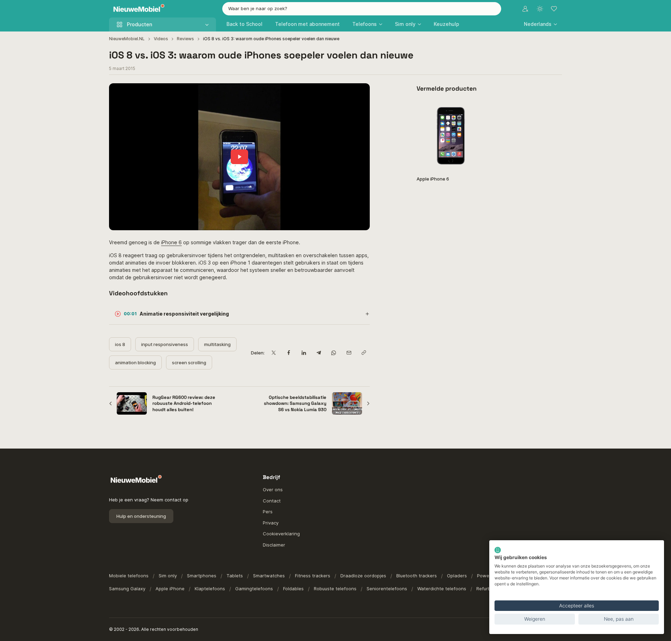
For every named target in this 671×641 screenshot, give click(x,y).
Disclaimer (274, 545)
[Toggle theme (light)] (540, 8)
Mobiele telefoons (129, 575)
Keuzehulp (446, 24)
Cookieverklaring (281, 533)
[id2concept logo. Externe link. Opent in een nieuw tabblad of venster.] (498, 550)
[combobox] (361, 8)
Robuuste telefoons (335, 588)
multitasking (217, 344)
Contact (272, 500)
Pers (268, 511)
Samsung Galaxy (127, 588)
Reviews (185, 38)
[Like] (476, 110)
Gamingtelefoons (254, 588)
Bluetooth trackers (416, 575)
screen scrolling (189, 362)
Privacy (271, 523)
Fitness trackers (312, 575)
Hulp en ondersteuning (141, 516)
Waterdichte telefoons (441, 588)
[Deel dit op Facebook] (288, 353)
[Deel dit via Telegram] (318, 353)
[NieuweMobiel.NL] (137, 9)
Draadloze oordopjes (363, 575)
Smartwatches (269, 575)
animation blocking (135, 362)
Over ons (273, 489)
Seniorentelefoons (387, 588)
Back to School (244, 24)
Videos (161, 38)
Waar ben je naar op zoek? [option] (257, 8)
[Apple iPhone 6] (451, 135)
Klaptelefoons (210, 588)
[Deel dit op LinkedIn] (303, 353)
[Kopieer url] (364, 353)
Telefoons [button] (364, 24)
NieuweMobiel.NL (127, 38)
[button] (540, 23)
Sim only (168, 575)
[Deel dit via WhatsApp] (333, 353)
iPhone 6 (171, 242)
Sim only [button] (405, 24)
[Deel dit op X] (273, 353)
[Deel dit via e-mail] (348, 353)
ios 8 (120, 344)
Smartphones (201, 575)
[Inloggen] (525, 8)
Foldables (293, 588)
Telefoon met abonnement (307, 24)
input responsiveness (164, 344)
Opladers (457, 575)
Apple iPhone (170, 588)
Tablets (234, 575)
